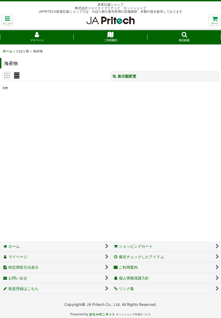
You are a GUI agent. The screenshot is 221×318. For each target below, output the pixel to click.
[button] (7, 20)
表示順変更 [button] (127, 76)
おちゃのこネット (102, 314)
